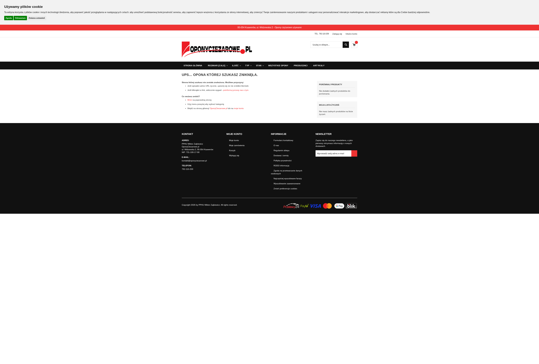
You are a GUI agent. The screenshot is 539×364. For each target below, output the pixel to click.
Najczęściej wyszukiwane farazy (288, 178)
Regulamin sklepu (281, 150)
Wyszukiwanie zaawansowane (287, 183)
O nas (276, 145)
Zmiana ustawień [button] (37, 18)
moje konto (239, 108)
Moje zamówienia (237, 145)
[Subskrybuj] (354, 153)
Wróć (189, 100)
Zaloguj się (337, 34)
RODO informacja (281, 165)
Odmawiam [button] (20, 18)
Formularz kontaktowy (283, 140)
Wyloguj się (234, 155)
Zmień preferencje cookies (285, 188)
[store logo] (217, 49)
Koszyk (232, 150)
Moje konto (234, 140)
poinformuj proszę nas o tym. (236, 90)
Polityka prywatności (283, 160)
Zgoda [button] (9, 18)
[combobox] (329, 45)
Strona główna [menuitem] (193, 65)
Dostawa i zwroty (281, 155)
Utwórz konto (351, 34)
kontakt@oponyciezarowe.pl (194, 161)
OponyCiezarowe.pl (218, 108)
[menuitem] (217, 65)
